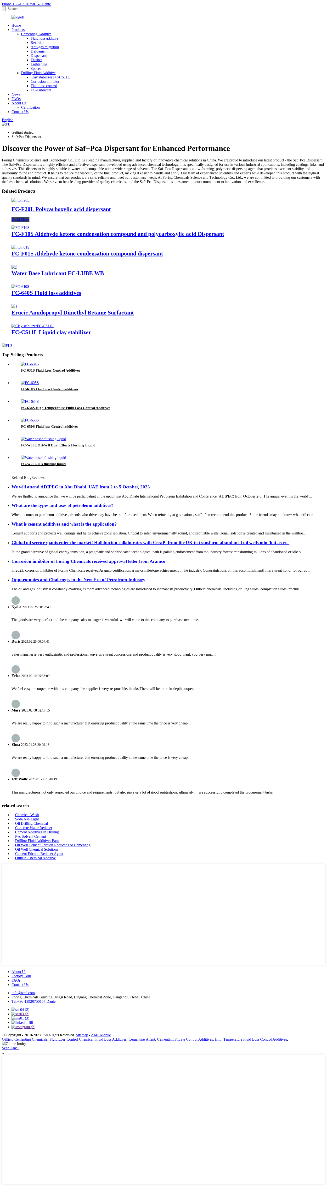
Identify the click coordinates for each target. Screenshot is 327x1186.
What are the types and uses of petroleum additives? (62, 505)
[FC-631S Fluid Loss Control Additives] (30, 364)
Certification (30, 107)
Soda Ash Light (27, 819)
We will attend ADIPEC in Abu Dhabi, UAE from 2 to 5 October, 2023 (80, 486)
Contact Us (19, 112)
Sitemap (82, 1035)
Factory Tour (21, 976)
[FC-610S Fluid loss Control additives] (30, 383)
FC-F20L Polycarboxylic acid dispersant (61, 209)
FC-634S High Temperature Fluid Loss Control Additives (65, 408)
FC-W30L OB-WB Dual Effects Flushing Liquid (58, 445)
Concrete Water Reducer (33, 828)
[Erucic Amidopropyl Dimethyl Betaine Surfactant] (14, 306)
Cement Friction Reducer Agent (39, 854)
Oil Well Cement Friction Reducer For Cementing (52, 845)
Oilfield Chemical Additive (35, 858)
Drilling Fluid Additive (38, 73)
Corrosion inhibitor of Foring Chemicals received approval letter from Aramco (88, 561)
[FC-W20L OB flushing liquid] (43, 458)
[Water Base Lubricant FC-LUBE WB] (14, 267)
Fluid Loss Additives (111, 1039)
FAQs (16, 99)
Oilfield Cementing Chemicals (25, 1039)
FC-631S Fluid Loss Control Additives (50, 370)
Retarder (37, 43)
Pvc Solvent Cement (30, 836)
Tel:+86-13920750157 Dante (33, 1001)
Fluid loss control (44, 86)
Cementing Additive (36, 34)
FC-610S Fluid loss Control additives (49, 389)
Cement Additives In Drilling (37, 832)
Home (16, 25)
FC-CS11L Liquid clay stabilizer (51, 332)
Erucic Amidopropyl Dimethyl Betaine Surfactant (72, 312)
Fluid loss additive (44, 38)
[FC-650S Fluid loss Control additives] (30, 420)
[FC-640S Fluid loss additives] (20, 287)
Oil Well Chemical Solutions (36, 849)
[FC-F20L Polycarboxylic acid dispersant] (20, 200)
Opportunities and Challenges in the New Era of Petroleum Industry (78, 579)
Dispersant (39, 55)
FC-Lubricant (41, 90)
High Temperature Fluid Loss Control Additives (251, 1039)
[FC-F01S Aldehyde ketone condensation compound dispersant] (20, 247)
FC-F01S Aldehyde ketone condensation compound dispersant (87, 253)
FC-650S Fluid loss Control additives (49, 426)
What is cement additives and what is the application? (64, 524)
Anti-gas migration (45, 47)
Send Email (10, 1048)
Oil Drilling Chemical (31, 823)
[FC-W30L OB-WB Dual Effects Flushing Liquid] (43, 439)
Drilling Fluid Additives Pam (37, 841)
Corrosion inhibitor (45, 81)
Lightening (39, 64)
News (15, 94)
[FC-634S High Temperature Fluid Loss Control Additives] (30, 401)
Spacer (36, 68)
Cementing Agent (142, 1039)
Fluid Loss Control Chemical (71, 1039)
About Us (18, 103)
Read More (20, 219)
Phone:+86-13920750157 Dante (26, 4)
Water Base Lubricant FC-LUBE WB (57, 273)
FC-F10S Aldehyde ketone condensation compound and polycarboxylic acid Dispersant (117, 234)
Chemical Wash (27, 815)
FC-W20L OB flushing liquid (43, 464)
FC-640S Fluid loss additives (46, 293)
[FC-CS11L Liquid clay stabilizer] (32, 326)
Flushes (36, 60)
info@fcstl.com (23, 993)
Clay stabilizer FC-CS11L (50, 77)
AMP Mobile (101, 1035)
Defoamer (38, 51)
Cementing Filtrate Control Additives (185, 1039)
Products (18, 30)
